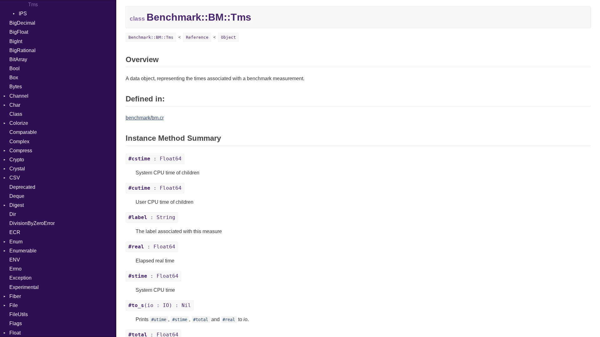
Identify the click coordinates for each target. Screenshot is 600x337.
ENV (14, 259)
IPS (23, 13)
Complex (19, 141)
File (13, 305)
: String (151, 217)
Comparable (23, 132)
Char (14, 105)
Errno (15, 268)
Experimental (24, 287)
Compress (20, 150)
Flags (15, 323)
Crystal (17, 168)
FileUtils (18, 314)
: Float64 (155, 159)
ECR (14, 232)
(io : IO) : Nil (159, 305)
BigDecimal (22, 23)
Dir (12, 214)
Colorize (18, 123)
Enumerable (23, 250)
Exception (20, 278)
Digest (16, 205)
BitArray (18, 59)
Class (15, 114)
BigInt (15, 41)
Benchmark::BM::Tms (150, 37)
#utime (158, 319)
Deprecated (22, 187)
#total (200, 319)
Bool (14, 68)
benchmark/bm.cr (145, 117)
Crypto (16, 159)
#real (228, 319)
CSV (14, 177)
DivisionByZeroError (32, 223)
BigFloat (18, 32)
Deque (16, 196)
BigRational (22, 50)
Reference (197, 37)
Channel (18, 96)
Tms (33, 4)
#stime (179, 319)
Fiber (15, 296)
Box (13, 77)
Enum (15, 241)
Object (228, 37)
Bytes (15, 86)
